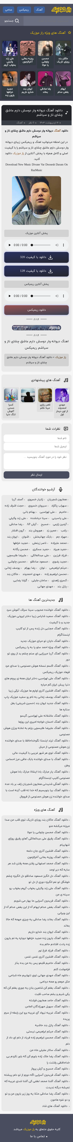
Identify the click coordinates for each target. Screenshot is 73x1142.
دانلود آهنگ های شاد (55, 1106)
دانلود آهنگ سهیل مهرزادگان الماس (46, 1006)
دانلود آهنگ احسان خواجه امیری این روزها (43, 722)
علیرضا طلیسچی (16, 555)
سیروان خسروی (37, 506)
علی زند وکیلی (17, 518)
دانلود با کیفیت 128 (33, 271)
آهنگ (39, 10)
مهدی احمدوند (31, 574)
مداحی (8, 10)
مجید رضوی (59, 562)
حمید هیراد (60, 549)
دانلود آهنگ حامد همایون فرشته (48, 1000)
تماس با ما (37, 1136)
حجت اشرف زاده (14, 506)
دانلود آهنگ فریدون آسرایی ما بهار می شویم (41, 901)
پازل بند (62, 586)
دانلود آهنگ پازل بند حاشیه (51, 1025)
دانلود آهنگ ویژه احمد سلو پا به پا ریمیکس (41, 647)
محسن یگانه (20, 549)
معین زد (51, 531)
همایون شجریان (57, 499)
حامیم (63, 512)
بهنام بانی (29, 512)
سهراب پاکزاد (59, 506)
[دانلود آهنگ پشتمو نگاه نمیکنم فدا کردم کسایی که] (28, 395)
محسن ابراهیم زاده (56, 574)
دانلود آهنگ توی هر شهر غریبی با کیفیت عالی (40, 753)
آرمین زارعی (60, 524)
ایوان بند (12, 537)
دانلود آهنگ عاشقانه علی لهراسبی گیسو (44, 716)
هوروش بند (35, 531)
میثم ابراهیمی (58, 568)
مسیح (44, 524)
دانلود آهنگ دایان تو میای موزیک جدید (44, 641)
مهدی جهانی (45, 586)
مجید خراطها (20, 543)
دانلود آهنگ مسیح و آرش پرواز (49, 1069)
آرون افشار (18, 531)
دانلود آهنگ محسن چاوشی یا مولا (47, 832)
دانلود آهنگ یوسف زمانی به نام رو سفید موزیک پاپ (36, 697)
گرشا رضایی (20, 580)
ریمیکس (24, 10)
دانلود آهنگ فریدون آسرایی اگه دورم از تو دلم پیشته (36, 1075)
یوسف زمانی (12, 568)
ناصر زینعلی (39, 543)
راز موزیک (18, 153)
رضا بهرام (30, 568)
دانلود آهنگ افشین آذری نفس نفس (46, 957)
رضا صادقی (15, 524)
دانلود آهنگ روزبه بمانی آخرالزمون (48, 857)
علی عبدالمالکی (40, 555)
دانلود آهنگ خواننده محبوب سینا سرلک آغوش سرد (37, 610)
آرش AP (31, 524)
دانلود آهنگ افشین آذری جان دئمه (47, 851)
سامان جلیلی (39, 580)
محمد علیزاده (59, 543)
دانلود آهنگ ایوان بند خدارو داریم (48, 932)
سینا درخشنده (38, 518)
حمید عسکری (41, 549)
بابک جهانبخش (42, 537)
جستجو (9, 21)
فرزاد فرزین (60, 555)
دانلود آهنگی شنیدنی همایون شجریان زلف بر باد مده (36, 784)
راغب (64, 531)
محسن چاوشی (17, 562)
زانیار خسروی (35, 499)
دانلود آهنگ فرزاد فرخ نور (53, 951)
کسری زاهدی (59, 580)
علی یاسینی (59, 518)
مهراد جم (61, 537)
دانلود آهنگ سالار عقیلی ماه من (49, 1050)
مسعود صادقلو (39, 562)
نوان (42, 568)
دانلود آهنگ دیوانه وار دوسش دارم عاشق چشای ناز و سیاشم (34, 112)
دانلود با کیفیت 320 (33, 257)
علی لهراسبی (47, 512)
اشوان (25, 537)
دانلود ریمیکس (36, 310)
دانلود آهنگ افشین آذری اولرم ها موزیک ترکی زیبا (38, 691)
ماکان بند (12, 574)
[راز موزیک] (61, 10)
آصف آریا (17, 499)
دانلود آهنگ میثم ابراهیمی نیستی (47, 1032)
